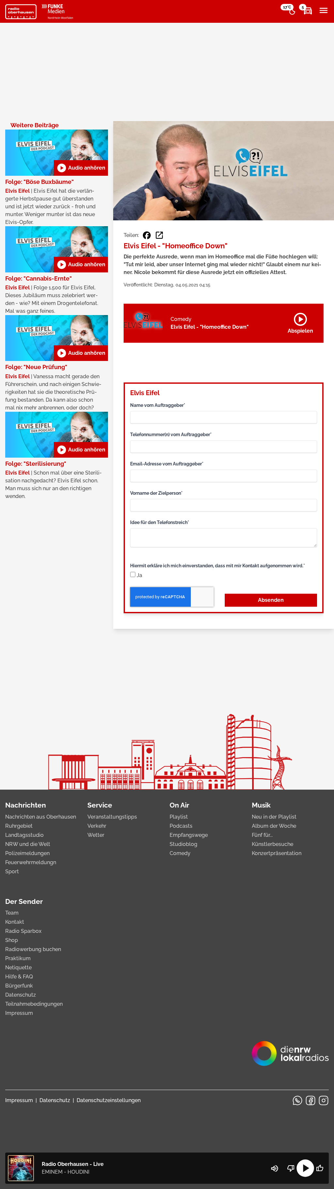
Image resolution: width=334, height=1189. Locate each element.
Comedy (180, 853)
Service (99, 805)
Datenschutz (20, 995)
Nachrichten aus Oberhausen (40, 817)
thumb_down (291, 1168)
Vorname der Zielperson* (156, 493)
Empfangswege (189, 835)
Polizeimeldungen (27, 853)
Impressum (19, 1013)
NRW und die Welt (27, 844)
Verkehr (96, 826)
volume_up (274, 1168)
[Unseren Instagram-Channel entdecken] (323, 1100)
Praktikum (18, 958)
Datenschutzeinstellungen (109, 1100)
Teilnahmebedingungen (34, 1004)
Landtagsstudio (24, 835)
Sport (12, 871)
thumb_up (320, 1168)
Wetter (95, 835)
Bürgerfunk (19, 986)
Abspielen (300, 322)
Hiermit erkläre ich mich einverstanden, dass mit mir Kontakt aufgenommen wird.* (217, 565)
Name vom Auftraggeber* (157, 405)
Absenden (271, 600)
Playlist (179, 817)
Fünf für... (262, 835)
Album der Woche (274, 826)
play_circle (305, 1168)
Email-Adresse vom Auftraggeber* (167, 463)
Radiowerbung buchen (33, 949)
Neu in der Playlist (274, 817)
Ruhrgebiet (19, 826)
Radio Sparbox (23, 931)
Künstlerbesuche (272, 844)
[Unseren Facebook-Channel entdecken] (310, 1100)
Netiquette (18, 967)
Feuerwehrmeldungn (30, 862)
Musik (261, 805)
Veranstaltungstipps (112, 817)
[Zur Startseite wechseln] (21, 12)
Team (12, 913)
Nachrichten (25, 805)
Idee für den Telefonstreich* (159, 522)
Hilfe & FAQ (19, 977)
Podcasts (181, 826)
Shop (11, 940)
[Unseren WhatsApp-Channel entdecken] (297, 1100)
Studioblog (183, 844)
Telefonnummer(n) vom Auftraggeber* (171, 434)
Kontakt (14, 922)
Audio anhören (80, 168)
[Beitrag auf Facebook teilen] (147, 235)
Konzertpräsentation (276, 853)
